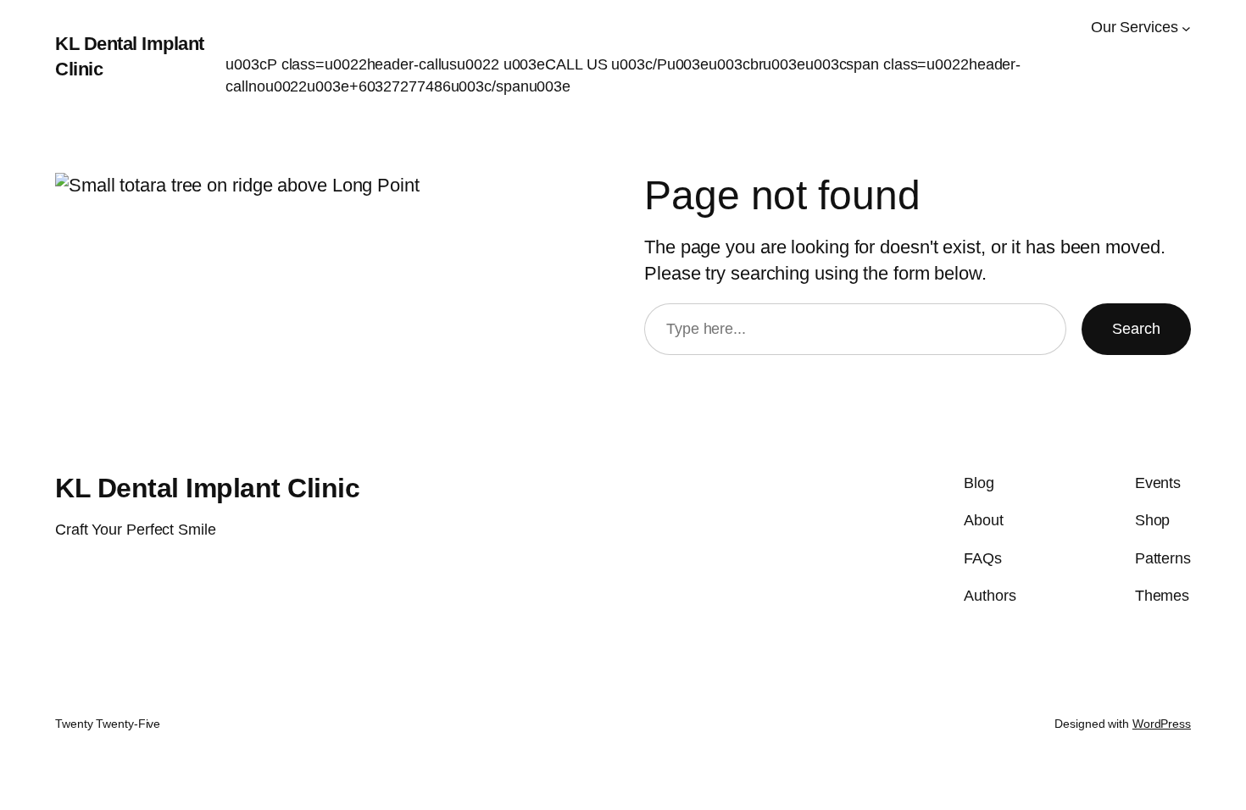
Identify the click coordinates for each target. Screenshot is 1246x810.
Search (1136, 328)
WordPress (1161, 723)
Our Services (1134, 27)
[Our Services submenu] (1186, 27)
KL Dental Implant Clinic (207, 488)
